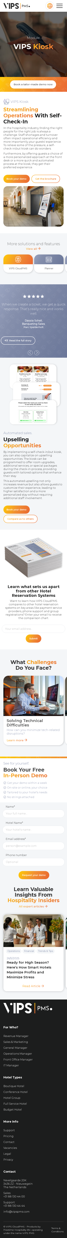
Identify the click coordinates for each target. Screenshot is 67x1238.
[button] (50, 6)
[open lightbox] (35, 394)
